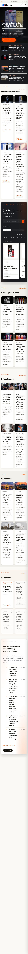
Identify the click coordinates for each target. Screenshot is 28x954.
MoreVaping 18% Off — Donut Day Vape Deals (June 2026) (19, 618)
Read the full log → (9, 745)
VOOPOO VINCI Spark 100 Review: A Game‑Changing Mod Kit (7, 158)
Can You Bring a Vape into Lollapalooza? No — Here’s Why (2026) (7, 398)
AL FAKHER (6, 262)
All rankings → (23, 288)
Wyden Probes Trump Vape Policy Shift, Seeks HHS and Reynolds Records (7, 498)
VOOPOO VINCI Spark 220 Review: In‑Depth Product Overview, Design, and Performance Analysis (20, 161)
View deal (6, 605)
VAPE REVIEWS (6, 104)
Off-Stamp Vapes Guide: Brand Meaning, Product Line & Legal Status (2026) (20, 440)
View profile (8, 276)
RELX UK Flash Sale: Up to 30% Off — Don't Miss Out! (6, 618)
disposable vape (20, 133)
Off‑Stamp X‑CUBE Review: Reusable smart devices (17, 1)
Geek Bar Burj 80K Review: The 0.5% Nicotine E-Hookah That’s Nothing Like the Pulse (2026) (20, 113)
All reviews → (22, 89)
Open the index (9, 213)
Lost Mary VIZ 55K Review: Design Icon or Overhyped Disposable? (7, 110)
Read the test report (8, 39)
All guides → (22, 375)
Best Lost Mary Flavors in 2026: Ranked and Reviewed (7, 347)
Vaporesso (19, 237)
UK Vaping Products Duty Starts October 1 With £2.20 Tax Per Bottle (7, 538)
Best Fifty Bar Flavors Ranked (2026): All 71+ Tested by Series (7, 311)
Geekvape (6, 237)
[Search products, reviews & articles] (21, 4)
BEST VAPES (5, 305)
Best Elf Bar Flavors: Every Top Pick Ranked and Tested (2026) (20, 348)
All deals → (24, 573)
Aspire (12, 237)
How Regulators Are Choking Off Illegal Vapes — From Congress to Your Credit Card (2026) (20, 400)
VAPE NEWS (5, 491)
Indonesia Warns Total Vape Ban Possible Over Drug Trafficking (19, 498)
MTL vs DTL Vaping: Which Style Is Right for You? (7, 438)
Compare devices (9, 216)
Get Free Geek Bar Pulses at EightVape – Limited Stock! (7, 588)
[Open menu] (25, 4)
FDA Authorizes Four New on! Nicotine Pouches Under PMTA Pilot (20, 537)
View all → (24, 474)
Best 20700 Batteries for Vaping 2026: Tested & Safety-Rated (20, 311)
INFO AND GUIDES (7, 392)
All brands (20, 234)
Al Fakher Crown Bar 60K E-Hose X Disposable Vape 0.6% (10, 266)
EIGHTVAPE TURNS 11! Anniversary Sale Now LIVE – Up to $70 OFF (19, 590)
